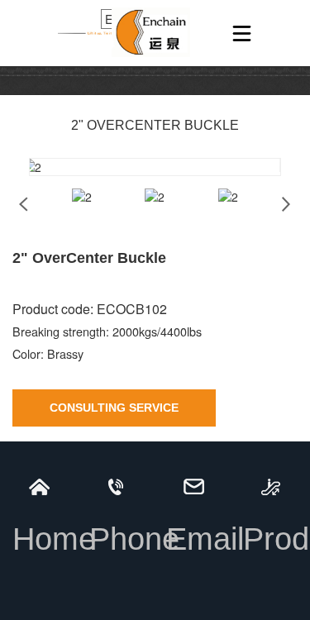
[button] (286, 204)
